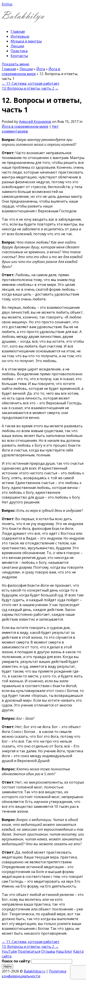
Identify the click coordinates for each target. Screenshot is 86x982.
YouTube (9, 951)
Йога (40, 69)
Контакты (19, 55)
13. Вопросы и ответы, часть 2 (30, 88)
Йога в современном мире (31, 71)
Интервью (20, 36)
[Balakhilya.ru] (23, 19)
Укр (9, 4)
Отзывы (48, 951)
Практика (19, 50)
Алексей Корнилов (35, 121)
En (4, 4)
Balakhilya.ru (34, 971)
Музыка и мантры (26, 41)
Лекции (17, 46)
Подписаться (29, 951)
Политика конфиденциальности (34, 973)
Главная (18, 31)
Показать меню (15, 64)
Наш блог (64, 951)
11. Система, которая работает (31, 83)
